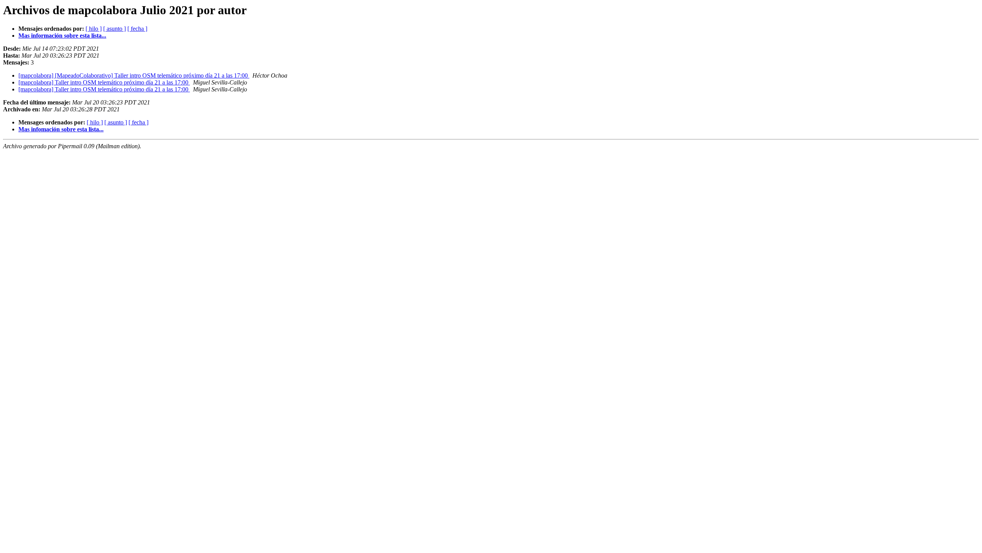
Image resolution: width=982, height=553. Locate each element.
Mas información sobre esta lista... (62, 35)
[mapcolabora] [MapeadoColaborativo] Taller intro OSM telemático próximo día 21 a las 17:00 (133, 75)
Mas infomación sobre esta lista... (61, 129)
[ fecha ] (137, 28)
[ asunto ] (114, 28)
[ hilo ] (94, 28)
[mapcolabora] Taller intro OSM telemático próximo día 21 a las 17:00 (104, 82)
